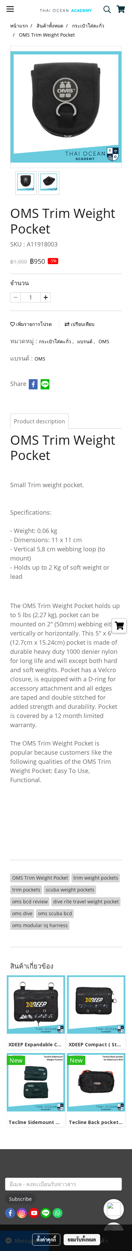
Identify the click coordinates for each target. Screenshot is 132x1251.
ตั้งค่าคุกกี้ (46, 1239)
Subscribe (20, 1199)
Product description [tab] (39, 421)
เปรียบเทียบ (81, 324)
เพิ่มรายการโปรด (33, 324)
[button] (105, 9)
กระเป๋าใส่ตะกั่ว (55, 341)
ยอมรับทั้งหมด (82, 1239)
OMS (103, 341)
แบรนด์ (85, 341)
